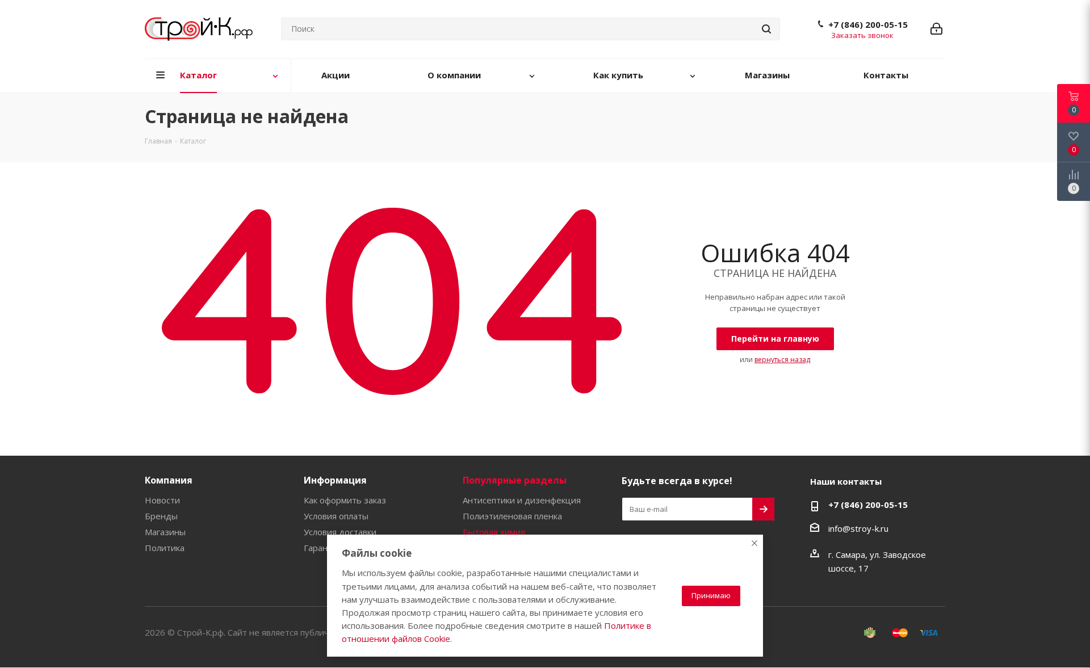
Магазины (165, 531)
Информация (335, 480)
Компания (168, 480)
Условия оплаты (336, 516)
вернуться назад (782, 359)
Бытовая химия (494, 531)
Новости (162, 500)
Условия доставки (340, 531)
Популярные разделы (515, 480)
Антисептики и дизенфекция (522, 500)
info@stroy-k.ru (858, 528)
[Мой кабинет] (936, 29)
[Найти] (766, 29)
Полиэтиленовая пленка (512, 516)
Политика (165, 547)
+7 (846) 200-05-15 (868, 24)
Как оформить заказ (345, 500)
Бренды (161, 516)
